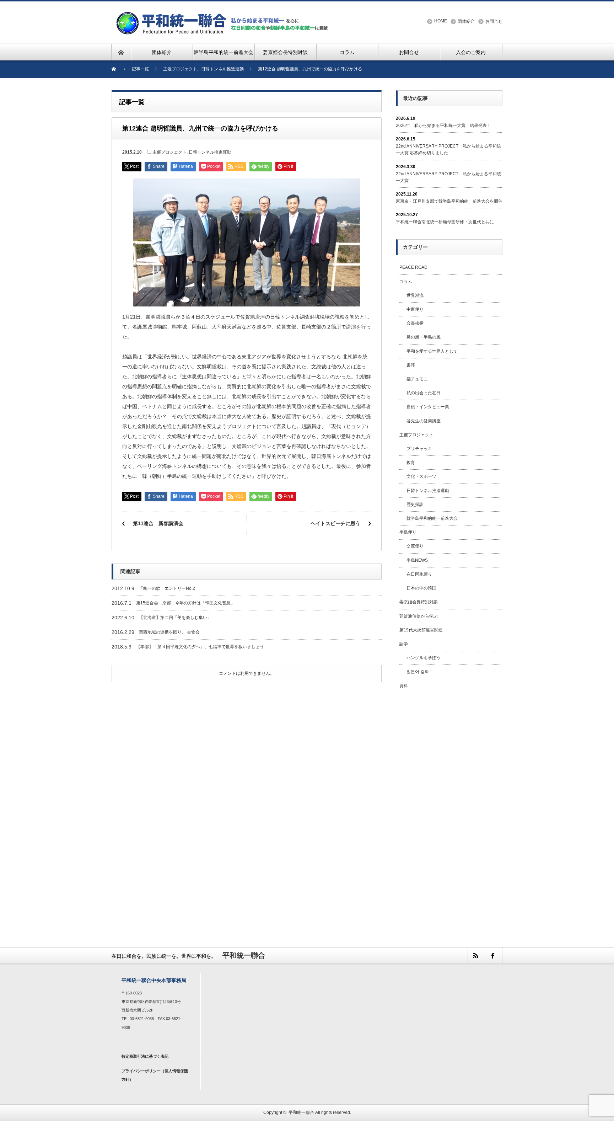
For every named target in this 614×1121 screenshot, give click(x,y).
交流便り (415, 546)
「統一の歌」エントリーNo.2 (167, 588)
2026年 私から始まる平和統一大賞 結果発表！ (443, 125)
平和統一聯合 (301, 1112)
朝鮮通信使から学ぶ (418, 616)
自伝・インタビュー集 (427, 406)
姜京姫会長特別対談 (418, 601)
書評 (410, 365)
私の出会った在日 (423, 392)
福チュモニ (417, 379)
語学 (403, 643)
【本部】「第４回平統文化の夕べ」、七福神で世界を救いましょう (200, 646)
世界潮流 (415, 295)
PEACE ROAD (413, 267)
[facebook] (493, 955)
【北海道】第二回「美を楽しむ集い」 (175, 617)
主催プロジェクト (169, 152)
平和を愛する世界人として (432, 351)
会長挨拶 (415, 323)
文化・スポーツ (421, 476)
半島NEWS (417, 560)
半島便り (407, 532)
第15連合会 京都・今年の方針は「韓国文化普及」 (185, 602)
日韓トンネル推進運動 (210, 152)
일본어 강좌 (417, 671)
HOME (440, 20)
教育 (410, 462)
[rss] (476, 955)
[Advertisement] (449, 810)
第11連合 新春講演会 (158, 523)
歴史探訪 (415, 504)
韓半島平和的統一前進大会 (432, 518)
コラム (405, 281)
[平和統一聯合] (223, 15)
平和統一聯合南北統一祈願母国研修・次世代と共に (445, 221)
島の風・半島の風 (423, 337)
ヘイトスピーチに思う (335, 523)
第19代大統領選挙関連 (421, 630)
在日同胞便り (419, 574)
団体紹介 (466, 21)
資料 (403, 685)
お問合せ (493, 21)
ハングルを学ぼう (423, 657)
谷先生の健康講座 (423, 420)
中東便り (415, 309)
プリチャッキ (419, 448)
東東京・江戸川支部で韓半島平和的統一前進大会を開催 (449, 201)
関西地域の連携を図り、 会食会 (169, 632)
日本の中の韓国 (421, 588)
